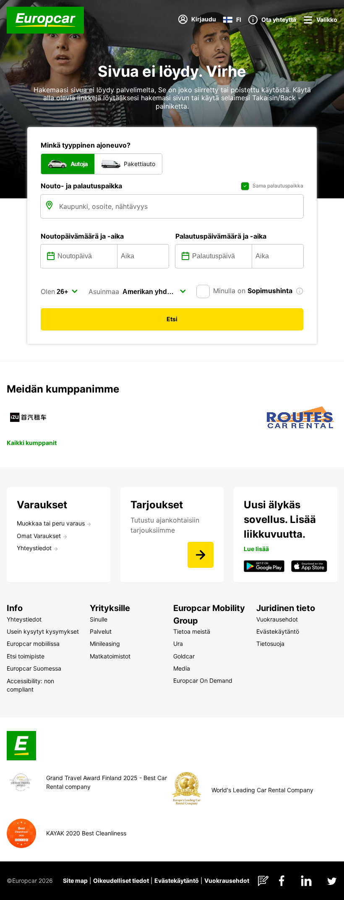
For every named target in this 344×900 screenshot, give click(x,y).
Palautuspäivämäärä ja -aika (220, 236)
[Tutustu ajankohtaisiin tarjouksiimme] (201, 555)
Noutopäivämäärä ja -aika (82, 236)
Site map (75, 880)
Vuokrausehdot (226, 880)
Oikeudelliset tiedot (121, 880)
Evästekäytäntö (176, 880)
